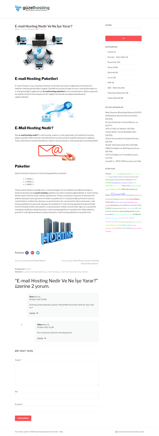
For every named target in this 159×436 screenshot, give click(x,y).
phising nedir (138, 195)
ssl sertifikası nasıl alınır (128, 205)
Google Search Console (124, 174)
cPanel (111, 52)
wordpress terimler (127, 182)
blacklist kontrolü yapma (112, 218)
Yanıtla (32, 313)
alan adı (138, 208)
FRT (116, 432)
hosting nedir (125, 225)
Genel (28, 269)
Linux (110, 77)
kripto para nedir (137, 222)
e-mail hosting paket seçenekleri (73, 272)
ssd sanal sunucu (116, 182)
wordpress (137, 214)
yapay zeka (115, 189)
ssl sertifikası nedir (112, 225)
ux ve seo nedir (130, 208)
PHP (109, 83)
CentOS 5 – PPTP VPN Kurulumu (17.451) (123, 161)
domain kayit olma (120, 202)
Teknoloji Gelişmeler (117, 93)
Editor (17, 29)
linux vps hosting (125, 228)
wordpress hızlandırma (125, 222)
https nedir (126, 185)
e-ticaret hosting (111, 199)
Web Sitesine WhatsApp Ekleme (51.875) (123, 112)
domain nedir (124, 199)
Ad (16, 392)
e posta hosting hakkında (34, 272)
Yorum (18, 360)
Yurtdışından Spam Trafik (119, 208)
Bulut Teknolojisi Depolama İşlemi (122, 214)
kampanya (114, 205)
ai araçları (117, 185)
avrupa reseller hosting (115, 177)
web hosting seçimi (127, 211)
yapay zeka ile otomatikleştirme (124, 179)
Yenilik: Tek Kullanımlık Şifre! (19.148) (121, 145)
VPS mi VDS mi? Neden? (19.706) (119, 129)
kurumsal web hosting (128, 177)
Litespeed (130, 195)
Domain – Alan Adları (117, 57)
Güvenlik (111, 72)
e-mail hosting (52, 272)
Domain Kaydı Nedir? (30, 260)
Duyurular (112, 62)
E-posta (19, 404)
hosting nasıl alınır (112, 211)
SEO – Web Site (114, 88)
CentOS (114, 174)
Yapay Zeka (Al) (114, 98)
